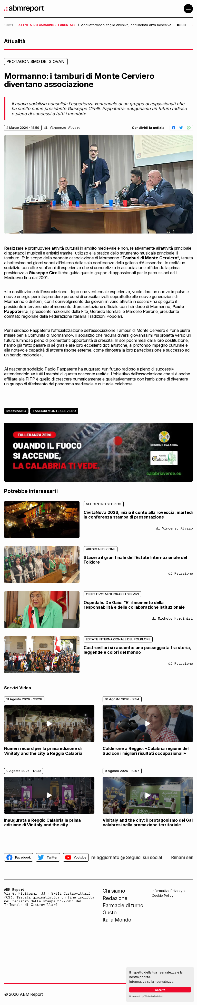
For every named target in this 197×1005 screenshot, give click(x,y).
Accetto (160, 989)
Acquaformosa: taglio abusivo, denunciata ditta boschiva (126, 25)
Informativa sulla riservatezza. (151, 981)
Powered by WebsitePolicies (146, 996)
